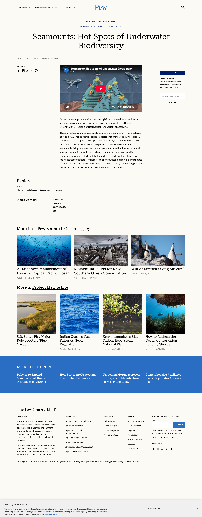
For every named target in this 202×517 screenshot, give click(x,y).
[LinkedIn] (162, 449)
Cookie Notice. (51, 514)
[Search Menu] (183, 7)
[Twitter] (166, 449)
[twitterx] (27, 70)
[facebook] (18, 70)
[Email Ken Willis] (54, 210)
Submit (172, 103)
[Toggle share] (183, 63)
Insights (108, 416)
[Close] (198, 508)
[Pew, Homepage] (101, 7)
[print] (36, 70)
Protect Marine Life (50, 287)
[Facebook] (153, 449)
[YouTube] (170, 449)
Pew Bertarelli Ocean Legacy (64, 228)
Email (162, 91)
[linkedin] (23, 70)
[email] (31, 70)
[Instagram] (158, 449)
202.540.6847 (59, 207)
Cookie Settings (154, 508)
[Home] (40, 409)
